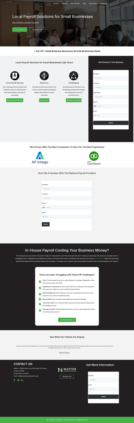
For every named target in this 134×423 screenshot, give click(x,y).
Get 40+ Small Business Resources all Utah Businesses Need (67, 51)
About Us (64, 3)
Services (56, 3)
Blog (84, 3)
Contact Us (103, 3)
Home (49, 3)
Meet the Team (75, 3)
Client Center (93, 3)
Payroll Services (99, 258)
